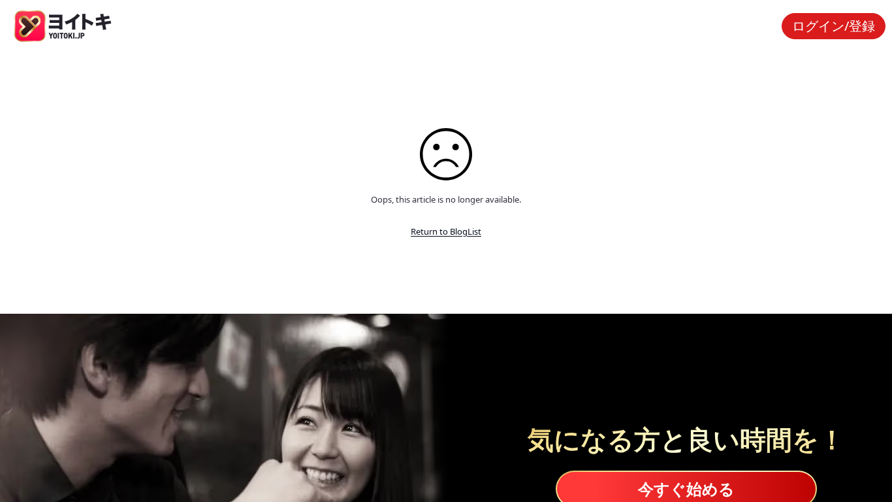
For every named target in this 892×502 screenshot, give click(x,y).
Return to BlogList (446, 231)
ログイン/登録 (833, 26)
